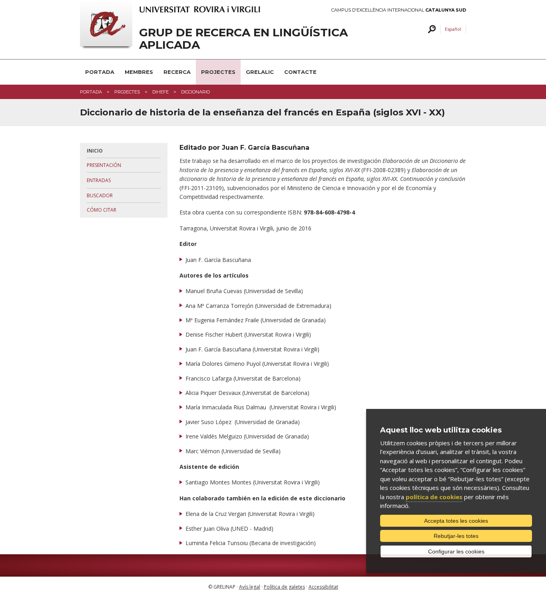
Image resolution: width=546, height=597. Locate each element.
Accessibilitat (323, 586)
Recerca (177, 72)
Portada (99, 72)
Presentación (104, 165)
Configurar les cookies (456, 551)
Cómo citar (101, 209)
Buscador (100, 195)
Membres (139, 72)
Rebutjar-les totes (456, 536)
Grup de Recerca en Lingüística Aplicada (243, 38)
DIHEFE (160, 92)
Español (453, 29)
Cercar (431, 29)
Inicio (95, 150)
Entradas (99, 180)
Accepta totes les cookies (456, 521)
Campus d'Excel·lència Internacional (398, 10)
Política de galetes (284, 586)
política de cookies (434, 497)
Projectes (218, 72)
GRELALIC (260, 72)
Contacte (300, 72)
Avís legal (249, 586)
